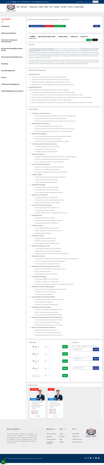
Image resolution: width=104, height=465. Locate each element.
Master (46, 7)
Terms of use (75, 436)
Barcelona (62, 436)
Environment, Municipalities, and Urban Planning (12, 49)
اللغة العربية (95, 2)
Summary (32, 36)
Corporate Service (77, 442)
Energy (4, 77)
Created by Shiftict (38, 458)
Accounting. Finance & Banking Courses (12, 57)
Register (96, 26)
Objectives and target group (46, 36)
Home (18, 7)
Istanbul (62, 442)
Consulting (56, 7)
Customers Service (77, 439)
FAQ (90, 2)
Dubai (61, 439)
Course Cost (84, 36)
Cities (51, 7)
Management (6, 26)
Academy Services (51, 439)
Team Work (63, 7)
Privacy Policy (75, 434)
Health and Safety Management (10, 84)
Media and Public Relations (9, 33)
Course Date (74, 36)
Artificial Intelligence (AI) (8, 70)
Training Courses (33, 7)
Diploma (41, 7)
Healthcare (5, 64)
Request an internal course (36, 26)
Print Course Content (59, 26)
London (61, 434)
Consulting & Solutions (50, 442)
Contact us (70, 7)
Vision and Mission (51, 434)
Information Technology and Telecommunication (9, 41)
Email (88, 40)
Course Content (63, 36)
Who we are (24, 7)
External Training (79, 7)
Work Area (49, 436)
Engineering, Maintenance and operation (12, 91)
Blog (86, 2)
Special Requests (80, 2)
